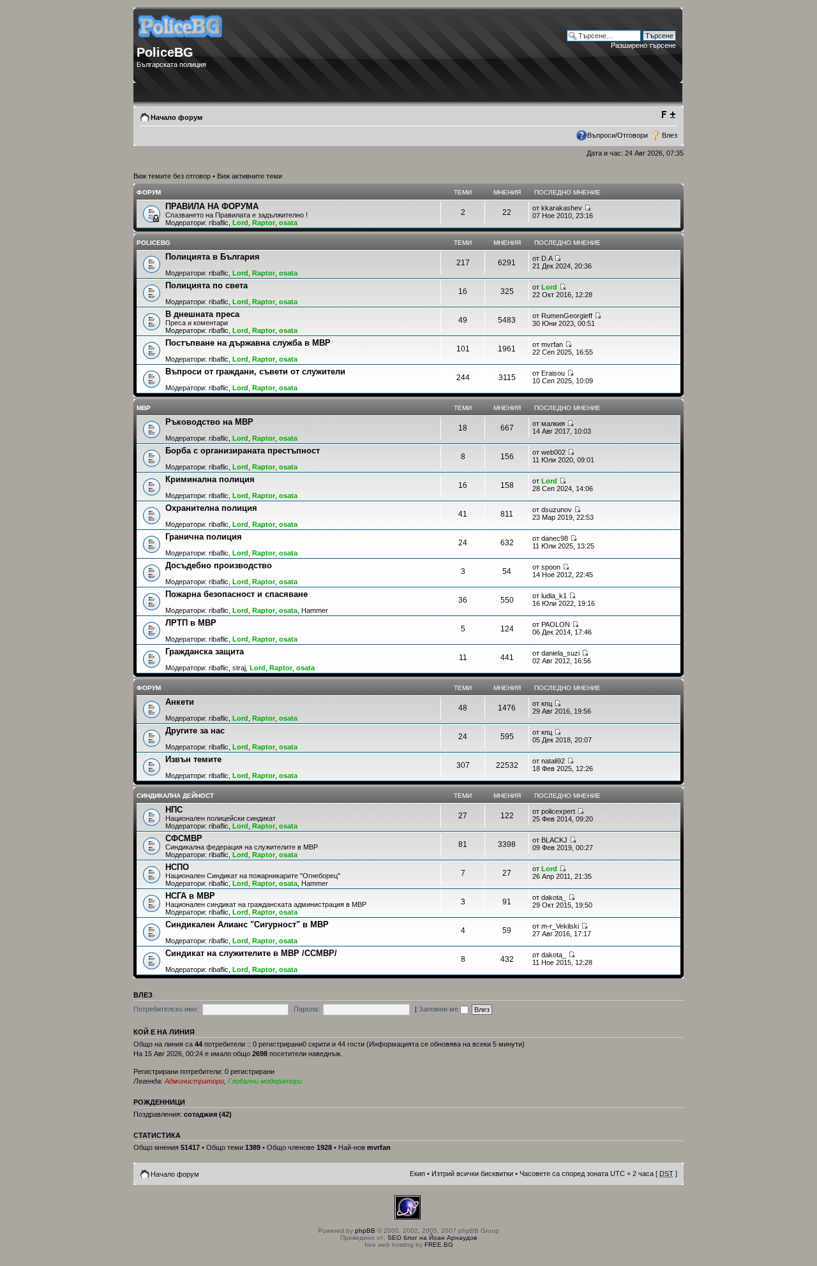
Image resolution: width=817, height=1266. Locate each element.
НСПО (177, 867)
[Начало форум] (181, 41)
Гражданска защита (204, 651)
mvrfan (552, 344)
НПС (174, 809)
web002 (553, 452)
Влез (669, 135)
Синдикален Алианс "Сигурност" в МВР (247, 924)
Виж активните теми (249, 176)
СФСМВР (183, 838)
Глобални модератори (265, 1081)
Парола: (307, 1009)
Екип (417, 1173)
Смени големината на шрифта (668, 115)
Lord (240, 222)
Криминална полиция (210, 479)
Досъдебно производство (218, 565)
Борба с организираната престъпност (242, 450)
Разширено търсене (643, 45)
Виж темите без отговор (172, 176)
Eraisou (553, 373)
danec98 (554, 538)
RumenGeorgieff (566, 316)
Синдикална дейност (175, 795)
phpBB (365, 1230)
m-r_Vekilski (560, 926)
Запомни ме (439, 1009)
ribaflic (219, 222)
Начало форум (176, 117)
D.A (546, 258)
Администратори (194, 1081)
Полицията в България (212, 256)
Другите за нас (195, 730)
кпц (546, 703)
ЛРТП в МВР (190, 623)
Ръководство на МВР (209, 422)
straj (239, 668)
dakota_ (553, 897)
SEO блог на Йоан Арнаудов (432, 1237)
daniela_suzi (560, 653)
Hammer (314, 610)
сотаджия (200, 1114)
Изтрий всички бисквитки (472, 1173)
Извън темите (193, 759)
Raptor (263, 222)
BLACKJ (554, 840)
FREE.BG (438, 1244)
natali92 (553, 761)
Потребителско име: (166, 1009)
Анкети (179, 702)
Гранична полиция (203, 536)
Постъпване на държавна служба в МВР (248, 343)
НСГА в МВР (190, 896)
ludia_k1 (554, 596)
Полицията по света (206, 285)
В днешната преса (202, 314)
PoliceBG (153, 242)
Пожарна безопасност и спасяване (236, 594)
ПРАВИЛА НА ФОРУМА (212, 206)
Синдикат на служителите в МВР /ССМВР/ (251, 953)
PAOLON (555, 624)
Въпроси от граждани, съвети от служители (255, 371)
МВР (144, 407)
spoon (550, 567)
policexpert (558, 811)
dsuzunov (556, 509)
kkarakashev (561, 208)
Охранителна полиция (211, 508)
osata (288, 222)
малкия (553, 423)
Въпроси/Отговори (617, 135)
